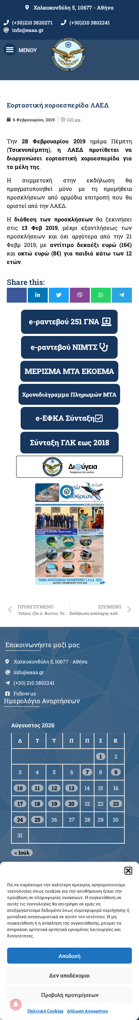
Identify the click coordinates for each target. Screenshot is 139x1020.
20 (71, 803)
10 (20, 788)
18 (37, 803)
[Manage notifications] (15, 1004)
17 (20, 803)
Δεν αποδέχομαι (69, 975)
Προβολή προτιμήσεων (69, 994)
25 (37, 819)
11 (37, 788)
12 (54, 788)
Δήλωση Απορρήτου (87, 1011)
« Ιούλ (22, 852)
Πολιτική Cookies (45, 1011)
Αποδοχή (69, 955)
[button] (128, 870)
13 (71, 788)
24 (20, 819)
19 (54, 803)
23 (116, 803)
